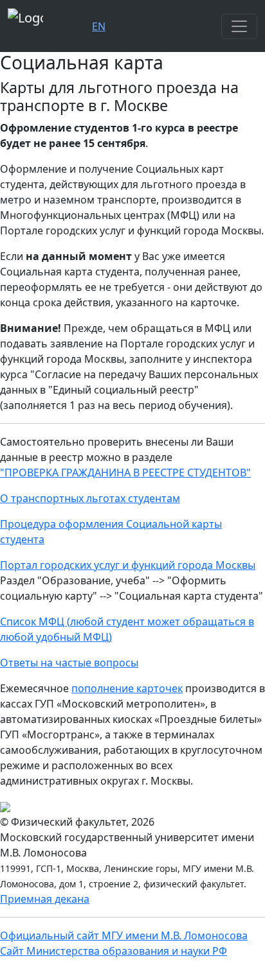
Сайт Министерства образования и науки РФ (113, 951)
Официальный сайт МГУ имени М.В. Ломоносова (124, 935)
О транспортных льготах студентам (90, 498)
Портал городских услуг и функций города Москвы (127, 565)
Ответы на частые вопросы (69, 663)
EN (98, 26)
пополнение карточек (127, 688)
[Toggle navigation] (239, 26)
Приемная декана (44, 899)
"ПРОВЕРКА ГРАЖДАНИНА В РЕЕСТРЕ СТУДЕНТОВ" (125, 472)
